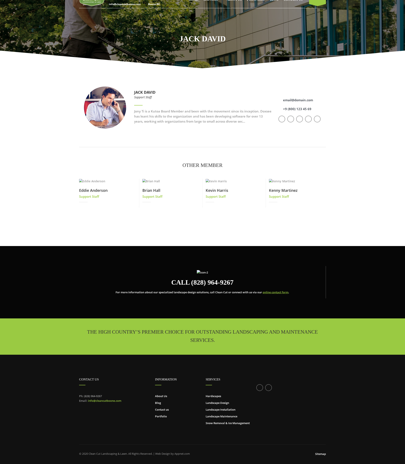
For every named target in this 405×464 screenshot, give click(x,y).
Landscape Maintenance (221, 416)
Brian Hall (151, 190)
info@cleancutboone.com (104, 401)
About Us (161, 396)
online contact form (275, 292)
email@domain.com (298, 100)
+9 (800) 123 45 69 (297, 109)
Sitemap (320, 454)
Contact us (162, 409)
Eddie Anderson (93, 190)
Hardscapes (213, 396)
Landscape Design (217, 403)
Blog (158, 403)
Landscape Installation (220, 409)
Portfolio (161, 416)
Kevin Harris (217, 190)
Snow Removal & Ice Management (228, 423)
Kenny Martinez (283, 190)
